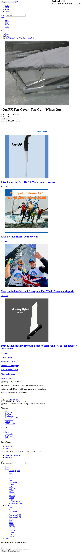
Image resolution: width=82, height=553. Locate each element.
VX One (12, 484)
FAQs (7, 438)
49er (10, 475)
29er (10, 480)
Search (3, 15)
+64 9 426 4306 (13, 400)
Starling (12, 496)
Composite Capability (12, 418)
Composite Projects (15, 503)
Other (11, 523)
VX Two (12, 486)
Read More (4, 186)
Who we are (9, 412)
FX (10, 473)
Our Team (8, 414)
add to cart (5, 119)
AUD (7, 27)
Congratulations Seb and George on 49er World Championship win (37, 291)
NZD (2, 17)
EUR (7, 21)
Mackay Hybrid (14, 471)
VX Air (12, 490)
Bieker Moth (13, 482)
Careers (7, 422)
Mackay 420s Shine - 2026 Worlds (19, 236)
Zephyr (11, 500)
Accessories (9, 434)
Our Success (9, 416)
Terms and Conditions (12, 455)
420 (10, 478)
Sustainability (9, 420)
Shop (7, 9)
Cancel (4, 551)
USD (7, 23)
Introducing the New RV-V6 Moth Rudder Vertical (28, 182)
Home (7, 6)
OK (10, 521)
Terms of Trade (10, 424)
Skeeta (11, 492)
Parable (11, 498)
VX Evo (12, 488)
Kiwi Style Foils (14, 501)
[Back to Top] (2, 461)
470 (10, 476)
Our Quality (9, 436)
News (7, 11)
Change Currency (13, 551)
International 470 (15, 517)
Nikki (11, 494)
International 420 (15, 515)
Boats (7, 8)
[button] (1, 30)
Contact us (8, 446)
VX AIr (12, 528)
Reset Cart (8, 457)
